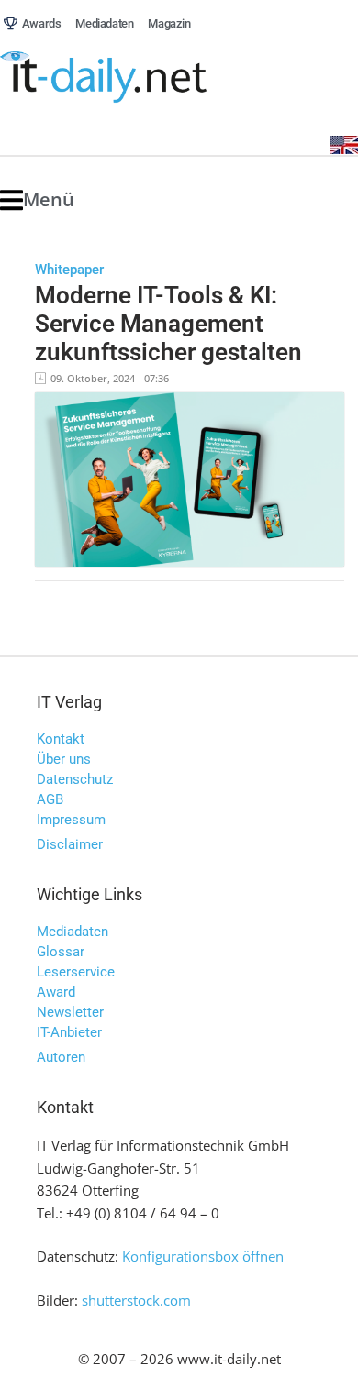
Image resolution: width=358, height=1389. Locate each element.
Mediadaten (72, 931)
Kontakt (60, 739)
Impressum (71, 819)
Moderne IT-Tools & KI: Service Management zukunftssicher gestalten (168, 323)
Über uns (64, 759)
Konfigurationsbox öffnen (203, 1256)
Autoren (61, 1057)
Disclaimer (70, 844)
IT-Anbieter (69, 1032)
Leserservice (76, 972)
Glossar (60, 951)
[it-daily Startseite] (137, 77)
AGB (50, 799)
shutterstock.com (136, 1300)
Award (56, 992)
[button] (37, 200)
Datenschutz (75, 779)
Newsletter (70, 1012)
